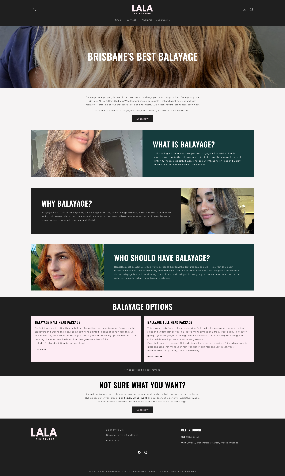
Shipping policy (189, 471)
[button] (34, 9)
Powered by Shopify (121, 471)
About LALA (112, 440)
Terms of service (171, 471)
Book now (142, 118)
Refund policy (139, 471)
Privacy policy (155, 471)
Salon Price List (115, 429)
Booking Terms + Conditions (122, 435)
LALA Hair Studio (104, 471)
